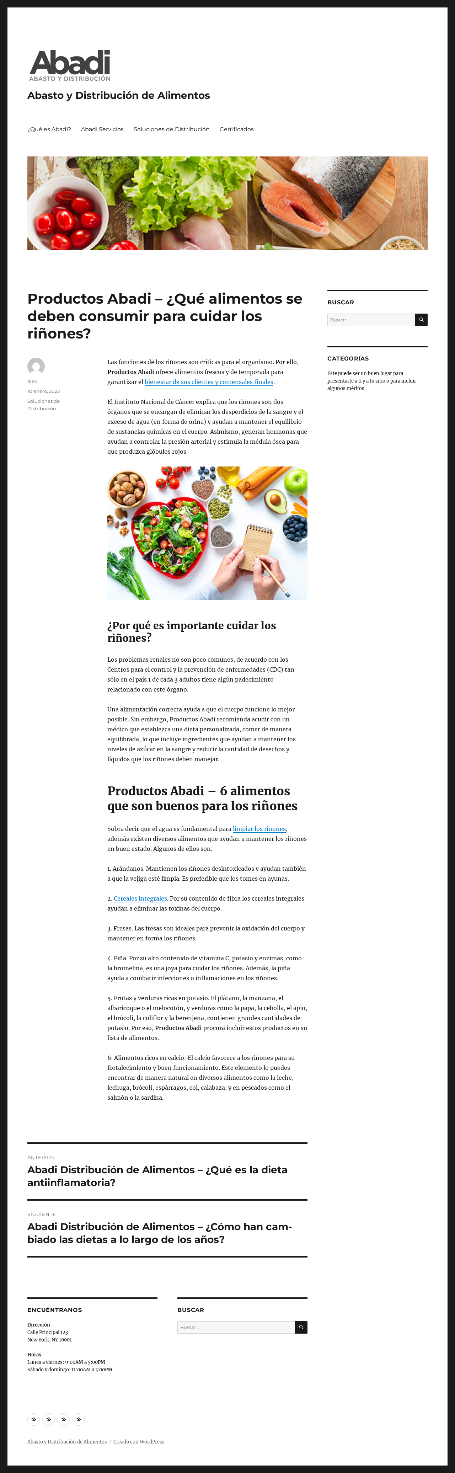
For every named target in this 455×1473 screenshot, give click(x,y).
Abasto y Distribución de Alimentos (118, 95)
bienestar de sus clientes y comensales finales (209, 381)
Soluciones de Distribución (172, 129)
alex (32, 381)
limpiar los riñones (259, 828)
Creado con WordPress (139, 1442)
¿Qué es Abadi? (49, 129)
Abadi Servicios (102, 129)
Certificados (237, 129)
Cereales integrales (140, 898)
